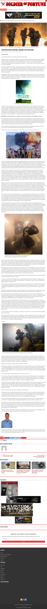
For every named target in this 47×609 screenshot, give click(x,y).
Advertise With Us (3, 556)
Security (2, 570)
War (1, 566)
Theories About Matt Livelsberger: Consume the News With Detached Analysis (38, 456)
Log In (1, 560)
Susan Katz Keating (5, 51)
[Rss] (37, 1)
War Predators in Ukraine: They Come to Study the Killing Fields (37, 471)
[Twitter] (39, 1)
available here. (30, 103)
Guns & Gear (2, 574)
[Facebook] (38, 1)
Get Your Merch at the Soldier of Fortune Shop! (15, 9)
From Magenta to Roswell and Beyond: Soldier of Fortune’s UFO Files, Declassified (23, 471)
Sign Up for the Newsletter (5, 554)
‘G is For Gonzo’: (18, 116)
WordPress (21, 604)
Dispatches (2, 568)
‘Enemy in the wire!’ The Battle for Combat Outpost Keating (8, 455)
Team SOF (2, 575)
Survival (1, 572)
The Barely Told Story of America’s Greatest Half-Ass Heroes (7, 471)
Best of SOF (2, 579)
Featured (4, 440)
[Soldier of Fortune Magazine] (23, 4)
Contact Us (2, 558)
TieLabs (30, 604)
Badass (1, 577)
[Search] (46, 1)
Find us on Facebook (4, 527)
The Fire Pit (6, 20)
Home (2, 20)
